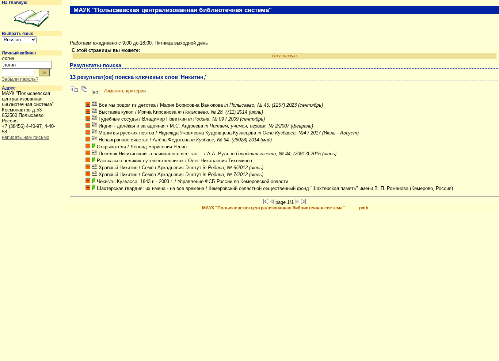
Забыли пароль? (20, 79)
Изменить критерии (124, 91)
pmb (363, 207)
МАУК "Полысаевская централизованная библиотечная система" (274, 207)
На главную (14, 2)
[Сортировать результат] (95, 91)
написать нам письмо (25, 137)
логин (8, 58)
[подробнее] (87, 104)
